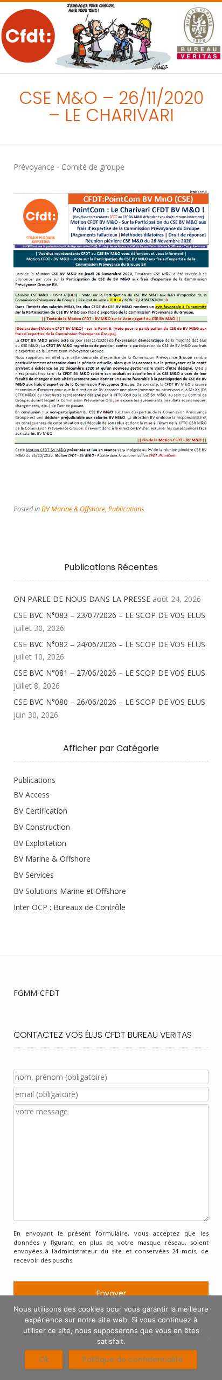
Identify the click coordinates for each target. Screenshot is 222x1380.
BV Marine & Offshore (73, 509)
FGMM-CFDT (36, 993)
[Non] (208, 1338)
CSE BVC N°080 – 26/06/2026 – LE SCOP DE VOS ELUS (109, 702)
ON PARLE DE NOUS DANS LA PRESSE (81, 599)
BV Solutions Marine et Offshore (69, 891)
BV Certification (40, 811)
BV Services (33, 875)
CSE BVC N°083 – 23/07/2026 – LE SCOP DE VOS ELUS (109, 615)
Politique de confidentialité (132, 1359)
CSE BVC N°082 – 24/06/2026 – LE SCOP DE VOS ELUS (109, 644)
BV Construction (41, 827)
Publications (126, 509)
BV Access (31, 794)
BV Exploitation (39, 843)
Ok (44, 1359)
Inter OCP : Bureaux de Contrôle (69, 907)
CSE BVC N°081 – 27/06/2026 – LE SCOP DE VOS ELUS (109, 673)
